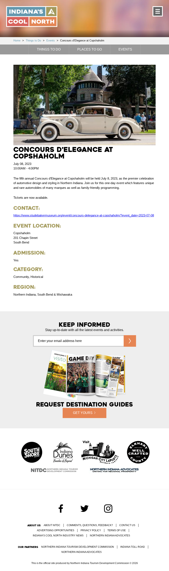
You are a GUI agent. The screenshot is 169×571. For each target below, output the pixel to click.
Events (50, 40)
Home (16, 40)
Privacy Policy (91, 530)
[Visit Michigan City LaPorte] (100, 453)
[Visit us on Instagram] (108, 508)
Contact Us (127, 525)
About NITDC (52, 525)
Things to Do (33, 40)
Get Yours (83, 413)
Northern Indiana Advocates (110, 535)
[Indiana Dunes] (63, 453)
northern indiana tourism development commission (77, 546)
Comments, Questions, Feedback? (90, 525)
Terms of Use (116, 530)
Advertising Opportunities (55, 530)
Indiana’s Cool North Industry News (58, 535)
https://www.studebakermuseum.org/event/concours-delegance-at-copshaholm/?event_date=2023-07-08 (83, 215)
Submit (130, 341)
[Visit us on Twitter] (84, 508)
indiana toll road (132, 546)
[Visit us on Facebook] (61, 508)
